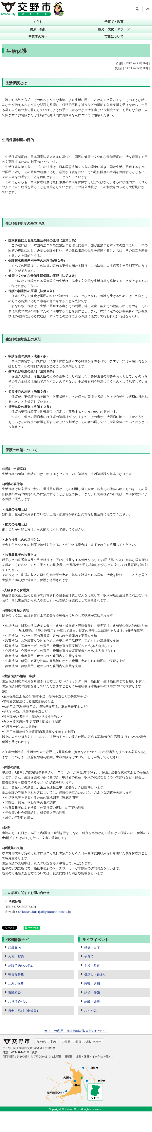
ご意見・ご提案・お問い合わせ (81, 1041)
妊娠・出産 (92, 947)
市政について (114, 36)
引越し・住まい (95, 974)
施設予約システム (20, 965)
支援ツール (148, 9)
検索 (137, 9)
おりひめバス (17, 1001)
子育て (89, 956)
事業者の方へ (38, 36)
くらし (38, 22)
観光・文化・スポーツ (114, 29)
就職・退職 (92, 983)
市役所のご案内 (46, 1041)
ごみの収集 (16, 983)
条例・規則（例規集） (24, 1010)
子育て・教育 (114, 22)
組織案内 (14, 947)
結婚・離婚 (92, 992)
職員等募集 (16, 974)
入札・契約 (16, 956)
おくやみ (90, 1010)
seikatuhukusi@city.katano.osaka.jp (44, 912)
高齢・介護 (92, 1001)
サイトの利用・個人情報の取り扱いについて (76, 1031)
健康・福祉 (38, 29)
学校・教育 (92, 965)
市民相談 (14, 992)
